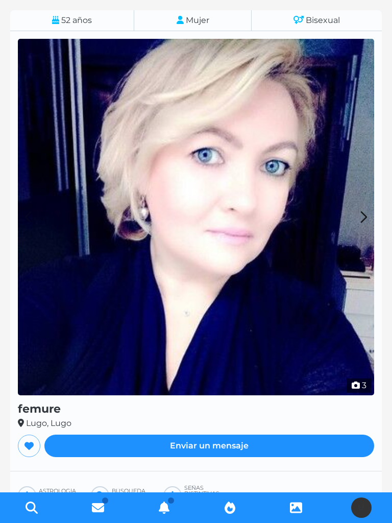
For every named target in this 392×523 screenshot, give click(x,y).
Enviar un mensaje (209, 445)
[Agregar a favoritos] (29, 446)
